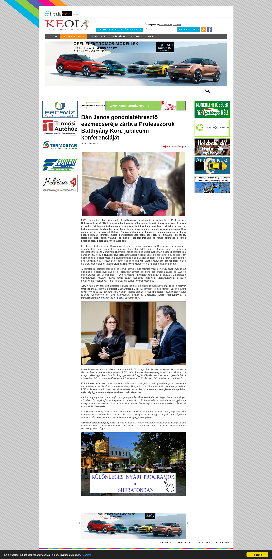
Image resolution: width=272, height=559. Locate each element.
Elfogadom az (164, 25)
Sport (152, 36)
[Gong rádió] (67, 13)
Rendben (257, 554)
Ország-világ (98, 36)
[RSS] (203, 29)
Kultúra (136, 36)
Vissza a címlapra (176, 146)
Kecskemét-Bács (73, 36)
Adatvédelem (203, 542)
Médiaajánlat (223, 542)
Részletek (87, 554)
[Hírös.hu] (53, 13)
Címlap (52, 36)
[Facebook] (209, 29)
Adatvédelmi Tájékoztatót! (170, 25)
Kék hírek (119, 36)
